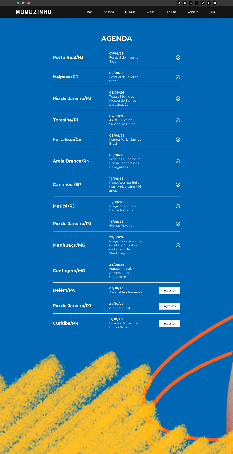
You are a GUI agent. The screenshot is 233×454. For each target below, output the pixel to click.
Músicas (130, 11)
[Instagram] (191, 3)
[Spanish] (28, 4)
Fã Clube (171, 11)
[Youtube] (215, 3)
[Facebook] (209, 3)
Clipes (150, 11)
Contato (193, 11)
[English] (23, 4)
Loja (212, 11)
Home (88, 11)
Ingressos (169, 290)
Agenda (109, 11)
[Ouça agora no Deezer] (179, 3)
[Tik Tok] (197, 3)
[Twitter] (203, 3)
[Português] (18, 4)
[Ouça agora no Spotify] (185, 3)
